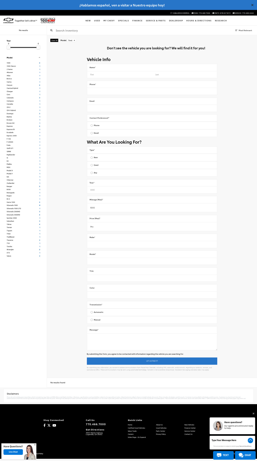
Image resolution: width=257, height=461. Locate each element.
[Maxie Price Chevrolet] (47, 20)
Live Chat (13, 452)
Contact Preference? (99, 118)
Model (93, 254)
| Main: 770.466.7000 (200, 13)
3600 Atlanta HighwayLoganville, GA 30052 (94, 433)
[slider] (8, 47)
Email (92, 101)
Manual (97, 320)
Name (93, 67)
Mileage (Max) (96, 200)
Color (92, 288)
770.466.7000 (96, 424)
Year (92, 183)
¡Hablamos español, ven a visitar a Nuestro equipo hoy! (122, 5)
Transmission (96, 305)
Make (92, 237)
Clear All (54, 40)
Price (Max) (95, 218)
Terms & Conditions (245, 446)
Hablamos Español (181, 13)
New (96, 157)
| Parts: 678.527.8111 (221, 13)
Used (96, 165)
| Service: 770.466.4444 (243, 13)
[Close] (252, 5)
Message (94, 330)
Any (95, 173)
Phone (93, 84)
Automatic (98, 312)
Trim (92, 271)
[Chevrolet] (8, 20)
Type (92, 150)
